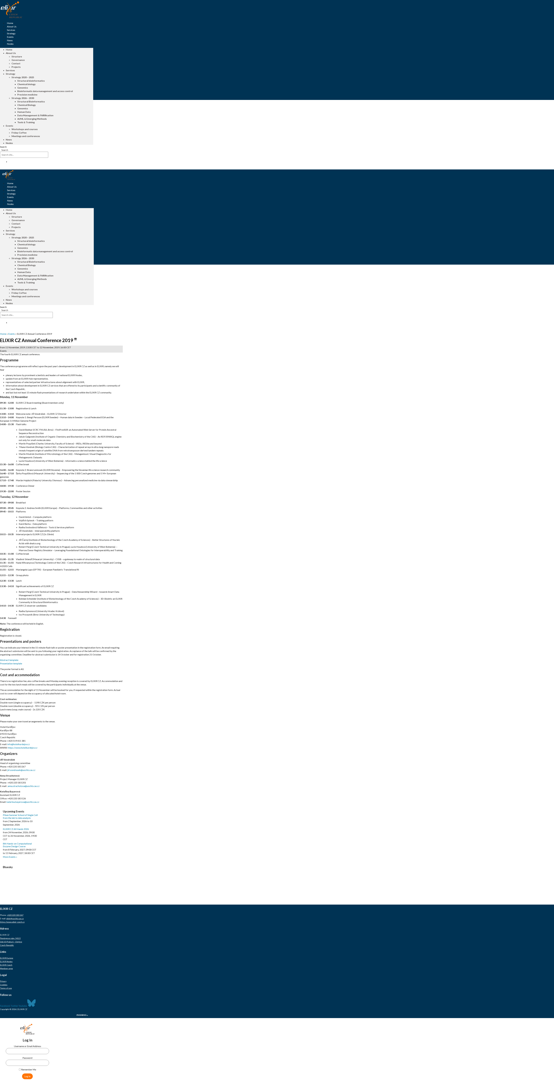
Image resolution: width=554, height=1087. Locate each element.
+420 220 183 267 (15, 915)
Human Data (24, 111)
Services (11, 30)
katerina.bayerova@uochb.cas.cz (22, 801)
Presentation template (11, 663)
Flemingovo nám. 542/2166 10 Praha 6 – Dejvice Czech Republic (11, 941)
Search (3, 147)
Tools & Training (26, 122)
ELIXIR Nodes (6, 961)
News (10, 40)
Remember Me (28, 1069)
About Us (11, 26)
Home (10, 23)
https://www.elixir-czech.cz (12, 922)
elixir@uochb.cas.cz (15, 918)
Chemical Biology (26, 105)
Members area (6, 968)
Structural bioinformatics (31, 80)
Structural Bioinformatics (31, 101)
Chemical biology (26, 84)
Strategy (11, 33)
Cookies (3, 984)
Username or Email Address (27, 1046)
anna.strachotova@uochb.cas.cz (24, 786)
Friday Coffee (19, 132)
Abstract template (9, 660)
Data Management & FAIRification (35, 115)
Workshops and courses (25, 129)
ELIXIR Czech (6, 965)
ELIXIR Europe (6, 958)
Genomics (22, 87)
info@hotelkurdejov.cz (18, 744)
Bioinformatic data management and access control (45, 91)
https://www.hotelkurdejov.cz (22, 747)
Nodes (10, 43)
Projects (16, 66)
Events (10, 36)
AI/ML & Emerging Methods (32, 118)
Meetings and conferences (26, 136)
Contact (16, 63)
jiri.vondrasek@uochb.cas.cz (21, 770)
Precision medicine (27, 94)
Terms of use (6, 988)
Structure (17, 56)
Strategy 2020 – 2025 (23, 77)
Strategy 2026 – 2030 (23, 98)
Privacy (3, 981)
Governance (18, 60)
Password (27, 1058)
